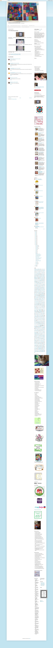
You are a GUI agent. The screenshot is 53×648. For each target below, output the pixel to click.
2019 (35, 237)
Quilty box (37, 328)
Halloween (35, 299)
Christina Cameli (43, 281)
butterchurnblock (36, 279)
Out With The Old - (40, 179)
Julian (38, 305)
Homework (40, 218)
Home (8, 25)
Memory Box (35, 314)
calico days (43, 279)
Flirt (43, 294)
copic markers (35, 284)
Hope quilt (41, 302)
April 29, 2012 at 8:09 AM (17, 68)
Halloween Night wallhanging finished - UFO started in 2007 (41, 172)
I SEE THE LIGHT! (37, 224)
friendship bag (40, 296)
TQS (41, 345)
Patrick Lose (39, 320)
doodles (42, 288)
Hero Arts (36, 300)
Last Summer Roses (41, 190)
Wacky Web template (40, 347)
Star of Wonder (37, 339)
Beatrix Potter (35, 275)
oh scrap (42, 317)
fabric (34, 291)
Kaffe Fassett (41, 305)
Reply (11, 70)
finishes (35, 294)
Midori (44, 314)
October (37, 247)
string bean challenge (40, 340)
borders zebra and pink (38, 260)
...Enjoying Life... (37, 206)
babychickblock (42, 273)
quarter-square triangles (36, 325)
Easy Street (38, 289)
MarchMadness (38, 313)
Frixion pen (43, 296)
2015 (35, 241)
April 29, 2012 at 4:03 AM (16, 63)
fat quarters (36, 293)
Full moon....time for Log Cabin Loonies (41, 143)
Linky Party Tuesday (37, 310)
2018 (35, 238)
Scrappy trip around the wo (41, 333)
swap (35, 342)
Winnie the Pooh (40, 349)
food (37, 295)
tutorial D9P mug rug (31, 25)
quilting (44, 327)
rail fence (43, 328)
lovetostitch (11, 63)
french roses (36, 296)
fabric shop (42, 291)
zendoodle (19, 54)
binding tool (42, 275)
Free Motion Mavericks (42, 295)
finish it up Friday (41, 293)
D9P (39, 286)
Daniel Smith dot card (43, 286)
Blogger (29, 638)
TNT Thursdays (40, 344)
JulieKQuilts (36, 217)
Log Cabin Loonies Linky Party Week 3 (41, 166)
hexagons (40, 301)
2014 (35, 242)
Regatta (41, 330)
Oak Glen (36, 317)
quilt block (38, 326)
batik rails (37, 274)
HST (43, 302)
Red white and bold (36, 330)
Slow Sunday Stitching (40, 147)
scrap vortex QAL (42, 332)
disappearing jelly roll (38, 288)
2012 (35, 244)
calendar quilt (39, 279)
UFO (43, 346)
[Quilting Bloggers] (42, 601)
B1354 (35, 273)
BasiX (34, 274)
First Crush (38, 294)
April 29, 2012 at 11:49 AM (18, 72)
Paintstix (38, 319)
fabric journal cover (38, 291)
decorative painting (41, 287)
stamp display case (43, 338)
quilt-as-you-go (40, 327)
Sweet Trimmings (38, 342)
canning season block (36, 280)
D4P (37, 286)
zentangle (39, 351)
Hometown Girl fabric (37, 302)
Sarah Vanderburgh (12, 72)
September (37, 248)
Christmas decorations (41, 282)
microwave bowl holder (40, 314)
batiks (40, 274)
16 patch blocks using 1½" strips (42, 583)
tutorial (37, 346)
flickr (41, 294)
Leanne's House (42, 308)
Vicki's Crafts (36, 184)
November (37, 246)
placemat (37, 322)
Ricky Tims (44, 330)
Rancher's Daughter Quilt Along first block (41, 138)
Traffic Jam (43, 345)
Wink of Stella (36, 349)
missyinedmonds (12, 68)
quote (40, 328)
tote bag (39, 345)
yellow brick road (42, 350)
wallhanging (17, 54)
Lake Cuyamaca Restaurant (41, 307)
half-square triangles (41, 298)
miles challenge (37, 315)
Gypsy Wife (35, 298)
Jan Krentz (43, 303)
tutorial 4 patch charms (25, 25)
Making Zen (41, 312)
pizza (34, 322)
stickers (41, 339)
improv (37, 303)
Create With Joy (37, 226)
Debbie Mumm (36, 287)
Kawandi (42, 306)
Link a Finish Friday (39, 309)
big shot (39, 275)
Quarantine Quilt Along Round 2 (40, 324)
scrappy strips (35, 333)
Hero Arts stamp (40, 300)
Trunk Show (39, 127)
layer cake (39, 308)
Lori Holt (38, 312)
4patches (38, 270)
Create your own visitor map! (37, 509)
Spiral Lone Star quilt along (42, 337)
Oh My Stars (39, 317)
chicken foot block (39, 281)
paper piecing (41, 319)
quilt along (15, 54)
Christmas (36, 282)
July (36, 250)
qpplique (35, 324)
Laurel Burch (35, 308)
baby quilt (38, 273)
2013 (35, 243)
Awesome (43, 272)
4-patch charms (42, 585)
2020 (35, 236)
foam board (35, 295)
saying (38, 332)
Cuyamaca (35, 286)
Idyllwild (35, 303)
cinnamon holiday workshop (23, 4)
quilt (40, 325)
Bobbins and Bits (41, 277)
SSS (35, 338)
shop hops (38, 335)
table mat (43, 342)
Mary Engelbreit (43, 313)
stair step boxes (38, 338)
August (36, 249)
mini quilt (41, 315)
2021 (35, 235)
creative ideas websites (40, 284)
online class (35, 319)
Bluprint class (36, 277)
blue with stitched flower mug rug (43, 584)
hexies (42, 301)
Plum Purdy (41, 322)
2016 (35, 240)
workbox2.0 (38, 350)
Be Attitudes (43, 274)
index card (41, 303)
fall (44, 291)
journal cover (35, 305)
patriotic (41, 320)
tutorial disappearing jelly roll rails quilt (15, 25)
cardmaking (41, 280)
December (37, 245)
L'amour (35, 307)
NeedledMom (36, 195)
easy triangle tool (41, 289)
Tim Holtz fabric (36, 344)
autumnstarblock (38, 272)
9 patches (41, 270)
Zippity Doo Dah (43, 351)
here (12, 38)
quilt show (37, 327)
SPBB (38, 337)
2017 (35, 239)
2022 (35, 234)
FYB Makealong (11, 54)
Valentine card (35, 347)
